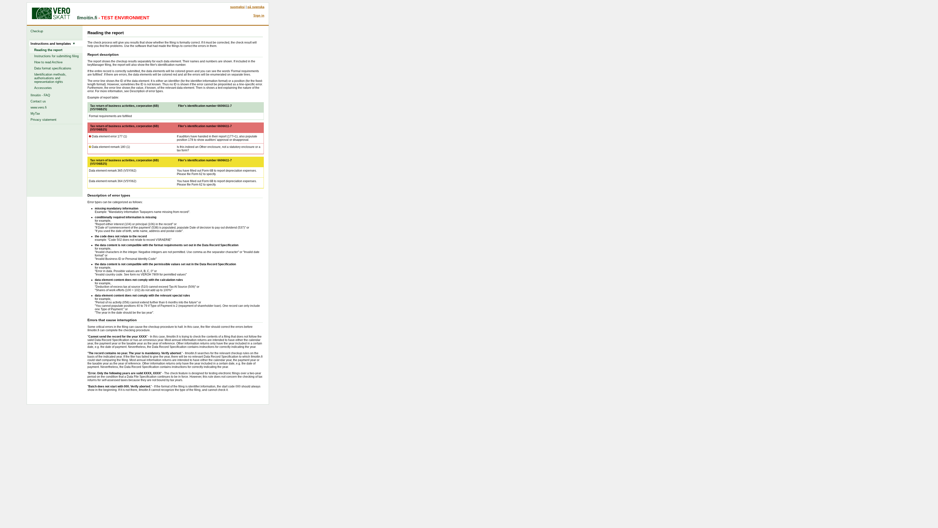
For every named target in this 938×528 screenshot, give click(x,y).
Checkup (38, 31)
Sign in (258, 15)
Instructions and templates (52, 43)
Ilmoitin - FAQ (40, 95)
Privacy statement (43, 119)
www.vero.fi (39, 107)
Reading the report (48, 50)
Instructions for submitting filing (56, 56)
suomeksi (237, 7)
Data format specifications (52, 68)
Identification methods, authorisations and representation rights (50, 78)
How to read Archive (48, 62)
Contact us (38, 101)
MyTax (35, 113)
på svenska (255, 7)
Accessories (43, 88)
